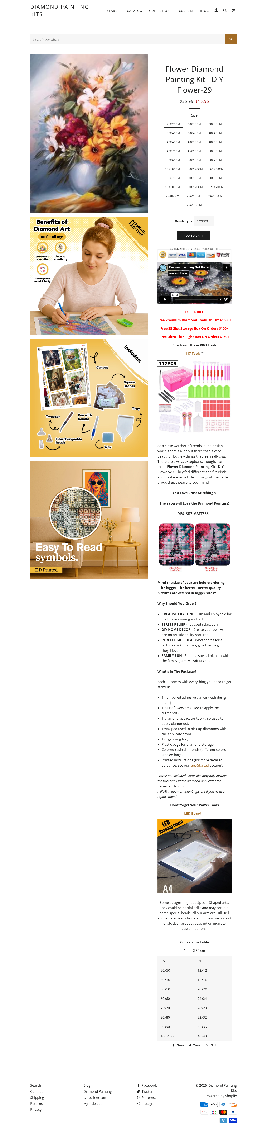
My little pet (92, 1103)
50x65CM (194, 160)
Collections (160, 11)
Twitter (147, 1091)
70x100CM (215, 196)
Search (113, 11)
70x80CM (172, 196)
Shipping (37, 1097)
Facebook (149, 1085)
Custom (186, 11)
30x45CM (194, 133)
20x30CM (194, 124)
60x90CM (215, 178)
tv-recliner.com (95, 1097)
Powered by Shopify (221, 1096)
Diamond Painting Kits (59, 10)
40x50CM (194, 142)
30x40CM (173, 133)
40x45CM (173, 142)
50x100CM (172, 169)
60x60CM (217, 169)
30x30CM (215, 124)
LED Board (192, 813)
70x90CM (193, 196)
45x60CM (194, 151)
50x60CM (173, 160)
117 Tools (192, 353)
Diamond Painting (97, 1091)
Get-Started (199, 765)
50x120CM (195, 169)
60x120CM (195, 187)
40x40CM (215, 133)
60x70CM (173, 178)
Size (194, 115)
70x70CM (217, 187)
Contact (36, 1091)
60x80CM (194, 178)
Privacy (36, 1109)
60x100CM (172, 187)
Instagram (149, 1103)
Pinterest (148, 1097)
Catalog (134, 11)
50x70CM (215, 160)
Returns (36, 1103)
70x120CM (194, 205)
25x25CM (173, 124)
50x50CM (215, 151)
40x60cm (215, 142)
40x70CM (173, 151)
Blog (204, 11)
